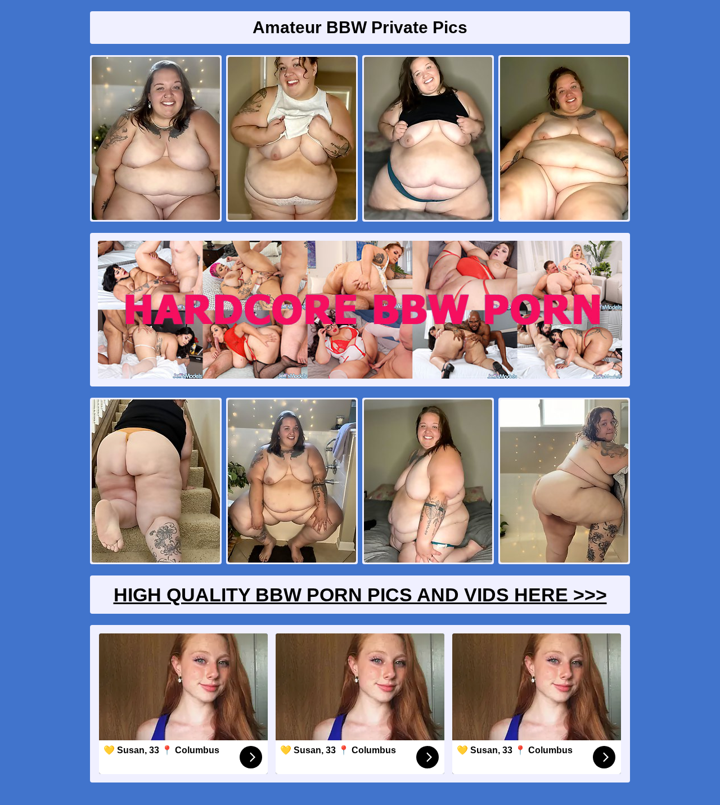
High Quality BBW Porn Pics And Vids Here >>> (360, 594)
